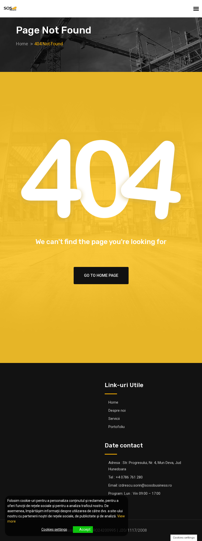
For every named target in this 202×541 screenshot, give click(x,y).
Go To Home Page (101, 275)
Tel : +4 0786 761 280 (125, 477)
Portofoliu (116, 427)
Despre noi (117, 410)
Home (113, 402)
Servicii (114, 418)
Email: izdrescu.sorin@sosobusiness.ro (140, 485)
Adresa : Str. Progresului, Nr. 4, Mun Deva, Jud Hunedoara (144, 465)
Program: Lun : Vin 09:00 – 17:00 (134, 493)
